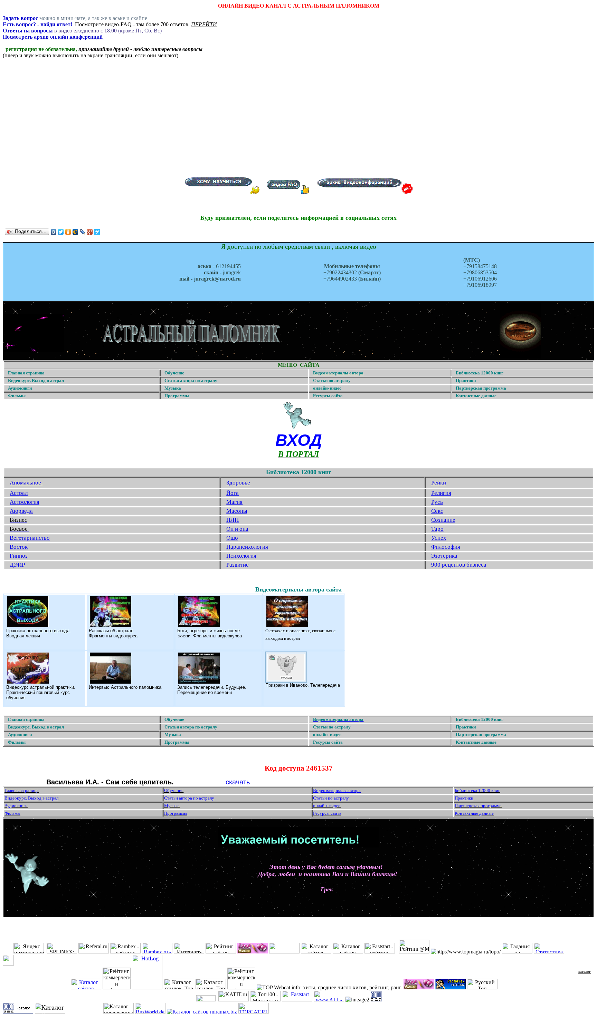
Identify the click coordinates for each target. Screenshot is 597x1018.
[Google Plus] (90, 231)
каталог (584, 971)
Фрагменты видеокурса (113, 635)
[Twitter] (61, 231)
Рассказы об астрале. (112, 630)
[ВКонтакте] (53, 231)
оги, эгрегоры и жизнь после (210, 630)
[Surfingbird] (97, 231)
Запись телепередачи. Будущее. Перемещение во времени (211, 690)
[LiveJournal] (82, 231)
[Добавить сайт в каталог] (376, 999)
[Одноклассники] (68, 231)
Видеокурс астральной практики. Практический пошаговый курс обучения (40, 692)
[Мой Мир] (75, 231)
